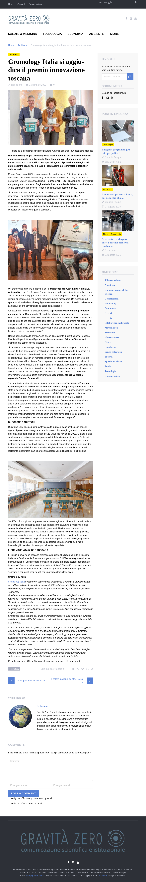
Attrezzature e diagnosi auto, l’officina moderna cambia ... (115, 242)
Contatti (21, 4)
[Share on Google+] (87, 668)
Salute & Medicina (22, 33)
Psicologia (110, 347)
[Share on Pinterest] (77, 668)
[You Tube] (135, 18)
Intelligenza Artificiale (117, 322)
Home (11, 4)
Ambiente (96, 33)
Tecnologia (52, 33)
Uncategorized (112, 376)
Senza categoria (113, 351)
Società (108, 356)
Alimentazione (112, 280)
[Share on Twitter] (73, 668)
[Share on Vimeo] (82, 668)
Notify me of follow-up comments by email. (32, 821)
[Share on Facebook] (68, 668)
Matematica (111, 327)
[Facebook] (126, 18)
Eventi (108, 313)
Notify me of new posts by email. (27, 826)
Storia (108, 366)
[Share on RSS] (91, 668)
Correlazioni (111, 298)
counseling (110, 303)
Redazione (16, 85)
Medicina (107, 189)
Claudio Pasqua (113, 157)
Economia (75, 33)
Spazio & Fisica (113, 361)
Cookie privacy (36, 4)
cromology (14, 669)
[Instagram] (130, 18)
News (105, 234)
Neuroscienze (112, 337)
